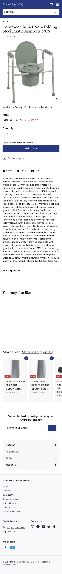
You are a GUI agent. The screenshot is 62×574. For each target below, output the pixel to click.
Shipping (7, 143)
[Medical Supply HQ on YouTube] (43, 526)
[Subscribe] (52, 428)
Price (6, 115)
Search (6, 490)
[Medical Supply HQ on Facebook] (38, 526)
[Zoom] (57, 99)
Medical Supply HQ (37, 352)
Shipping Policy (10, 499)
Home (5, 21)
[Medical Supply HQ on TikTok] (54, 526)
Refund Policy (9, 503)
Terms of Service (11, 511)
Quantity (8, 128)
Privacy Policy (10, 507)
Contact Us (8, 494)
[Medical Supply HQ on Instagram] (32, 526)
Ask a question (12, 270)
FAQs (5, 486)
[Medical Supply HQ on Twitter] (48, 526)
